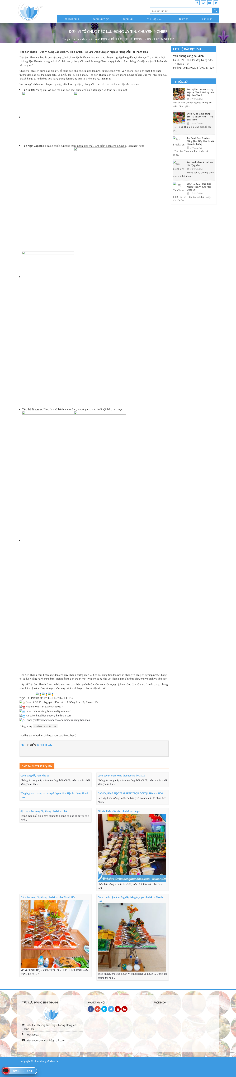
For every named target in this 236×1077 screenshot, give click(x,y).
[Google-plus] (98, 1009)
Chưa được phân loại (87, 39)
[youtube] (209, 3)
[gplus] (203, 3)
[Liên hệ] (5, 1070)
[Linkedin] (124, 1009)
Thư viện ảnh (155, 19)
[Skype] (104, 1009)
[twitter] (216, 3)
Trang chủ (72, 19)
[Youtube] (118, 1009)
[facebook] (197, 3)
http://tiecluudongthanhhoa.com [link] (54, 715)
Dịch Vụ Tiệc (101, 19)
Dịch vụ (128, 19)
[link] (63, 719)
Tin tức (183, 19)
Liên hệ (207, 19)
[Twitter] (111, 1009)
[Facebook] (91, 1009)
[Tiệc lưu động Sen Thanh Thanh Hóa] (37, 11)
